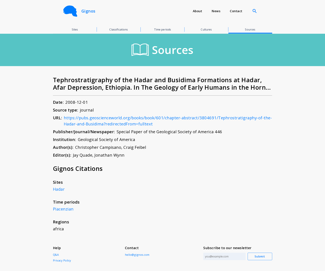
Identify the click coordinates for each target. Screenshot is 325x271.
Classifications (118, 29)
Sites (75, 29)
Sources (250, 29)
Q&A (56, 255)
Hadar (59, 189)
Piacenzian (63, 209)
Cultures (206, 29)
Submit (260, 256)
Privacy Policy (62, 260)
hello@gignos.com (137, 255)
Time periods (162, 29)
